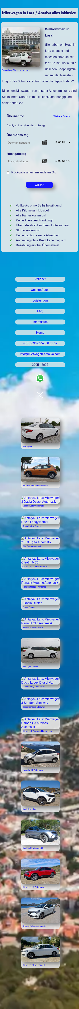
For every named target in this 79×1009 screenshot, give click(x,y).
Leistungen (40, 300)
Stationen (40, 279)
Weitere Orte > (61, 116)
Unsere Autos (40, 289)
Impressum (40, 322)
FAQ (40, 311)
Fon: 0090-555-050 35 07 (40, 343)
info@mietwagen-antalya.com (40, 354)
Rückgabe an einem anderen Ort (33, 172)
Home (40, 332)
